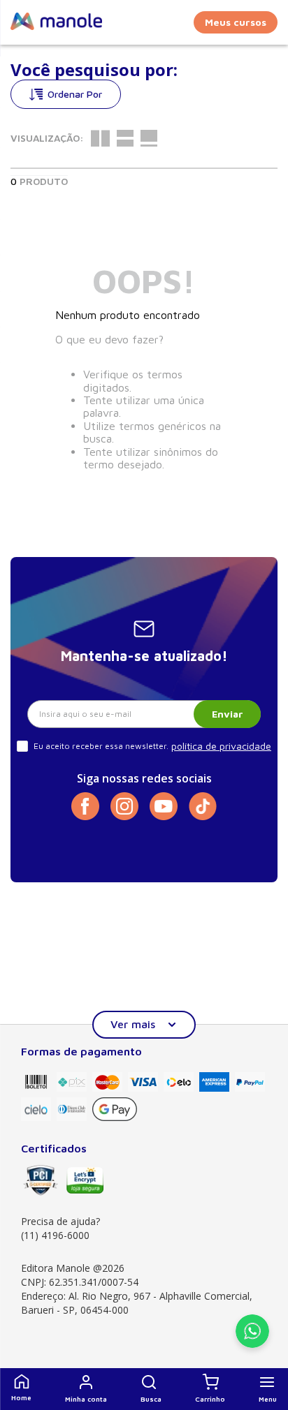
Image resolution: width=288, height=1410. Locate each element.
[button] (151, 1389)
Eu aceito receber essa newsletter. (101, 746)
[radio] (100, 138)
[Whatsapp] (252, 1343)
